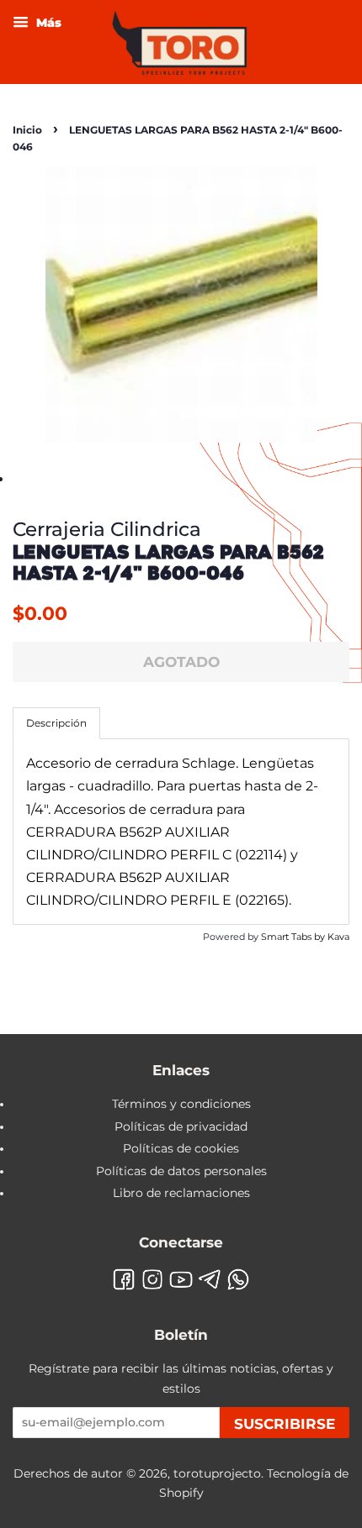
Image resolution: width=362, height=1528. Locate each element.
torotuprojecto (217, 1473)
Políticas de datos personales (181, 1171)
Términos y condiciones (181, 1104)
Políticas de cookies (181, 1148)
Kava (338, 937)
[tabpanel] (181, 831)
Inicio (27, 129)
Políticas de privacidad (181, 1126)
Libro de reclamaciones (181, 1193)
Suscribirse (284, 1423)
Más (47, 22)
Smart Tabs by (294, 937)
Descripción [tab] (56, 723)
